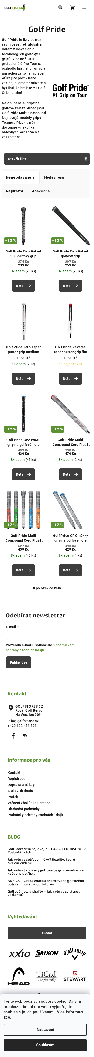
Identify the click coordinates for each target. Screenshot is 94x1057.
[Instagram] (25, 736)
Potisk (13, 797)
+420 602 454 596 (22, 726)
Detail (21, 286)
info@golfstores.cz (23, 721)
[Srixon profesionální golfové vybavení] (47, 953)
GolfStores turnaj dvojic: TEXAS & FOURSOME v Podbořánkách (47, 850)
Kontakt (14, 773)
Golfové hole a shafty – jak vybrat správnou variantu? (44, 893)
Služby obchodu (20, 791)
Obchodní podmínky (24, 809)
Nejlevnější (54, 177)
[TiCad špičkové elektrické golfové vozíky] (47, 976)
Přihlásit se (18, 662)
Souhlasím (45, 1045)
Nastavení (45, 1029)
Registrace (16, 779)
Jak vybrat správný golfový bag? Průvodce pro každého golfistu (46, 871)
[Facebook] (13, 736)
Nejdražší (14, 191)
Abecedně (41, 191)
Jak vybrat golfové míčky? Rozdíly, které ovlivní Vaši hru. (41, 861)
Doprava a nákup (21, 785)
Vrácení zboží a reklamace (29, 803)
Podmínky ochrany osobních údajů (35, 815)
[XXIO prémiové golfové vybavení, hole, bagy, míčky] (19, 953)
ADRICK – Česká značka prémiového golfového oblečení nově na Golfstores (46, 882)
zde (7, 1017)
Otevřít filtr (17, 159)
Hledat (47, 933)
